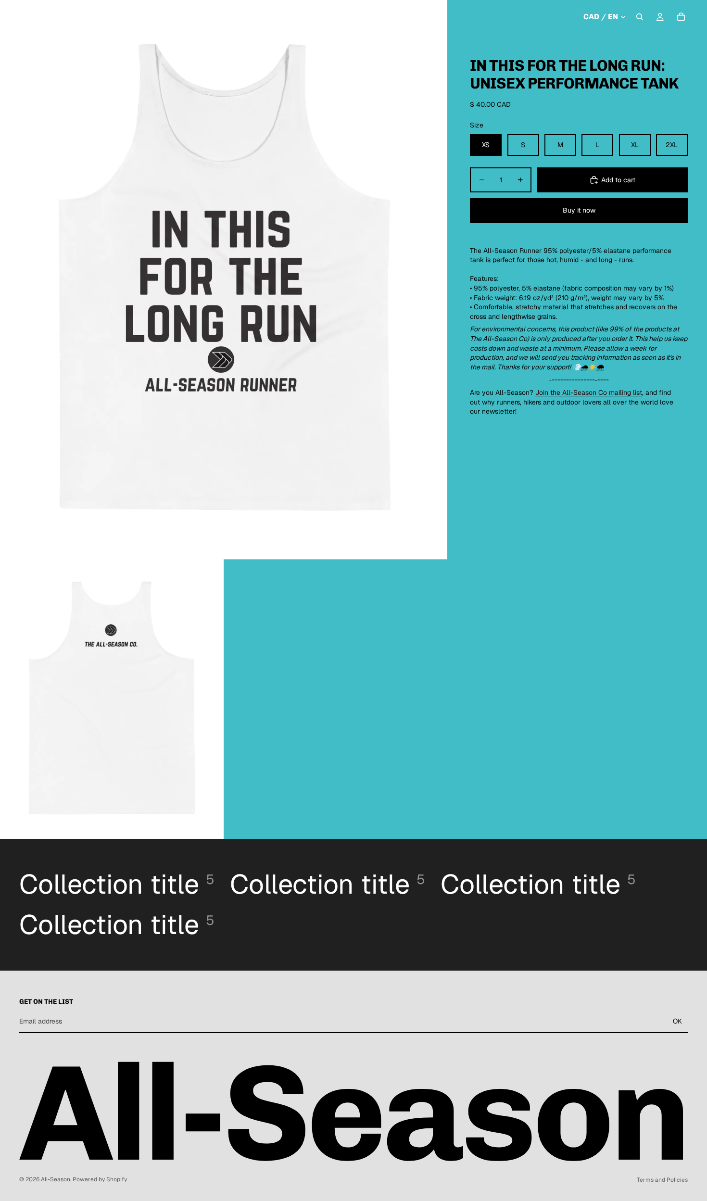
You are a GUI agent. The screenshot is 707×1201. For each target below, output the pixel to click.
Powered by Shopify (100, 1179)
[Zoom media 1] (223, 279)
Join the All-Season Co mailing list (588, 392)
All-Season (55, 1179)
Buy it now (579, 210)
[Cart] (681, 16)
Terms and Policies (662, 1180)
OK (677, 1021)
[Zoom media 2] (112, 699)
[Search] (639, 16)
